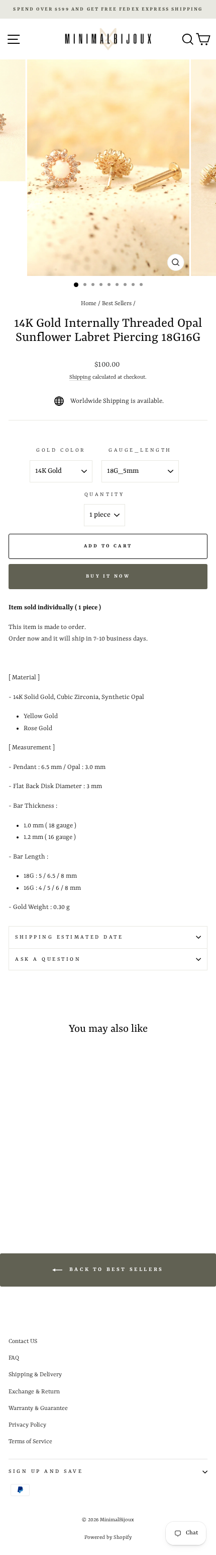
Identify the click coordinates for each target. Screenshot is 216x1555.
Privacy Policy (27, 1425)
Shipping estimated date (69, 937)
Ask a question (48, 959)
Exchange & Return (34, 1391)
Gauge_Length (140, 450)
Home (88, 303)
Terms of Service (30, 1441)
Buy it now (108, 576)
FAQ (14, 1358)
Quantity (104, 494)
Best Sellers (117, 303)
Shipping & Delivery (35, 1374)
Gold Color (60, 450)
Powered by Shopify (108, 1537)
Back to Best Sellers (115, 1270)
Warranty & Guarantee (38, 1408)
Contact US (23, 1341)
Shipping (80, 377)
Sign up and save (46, 1471)
